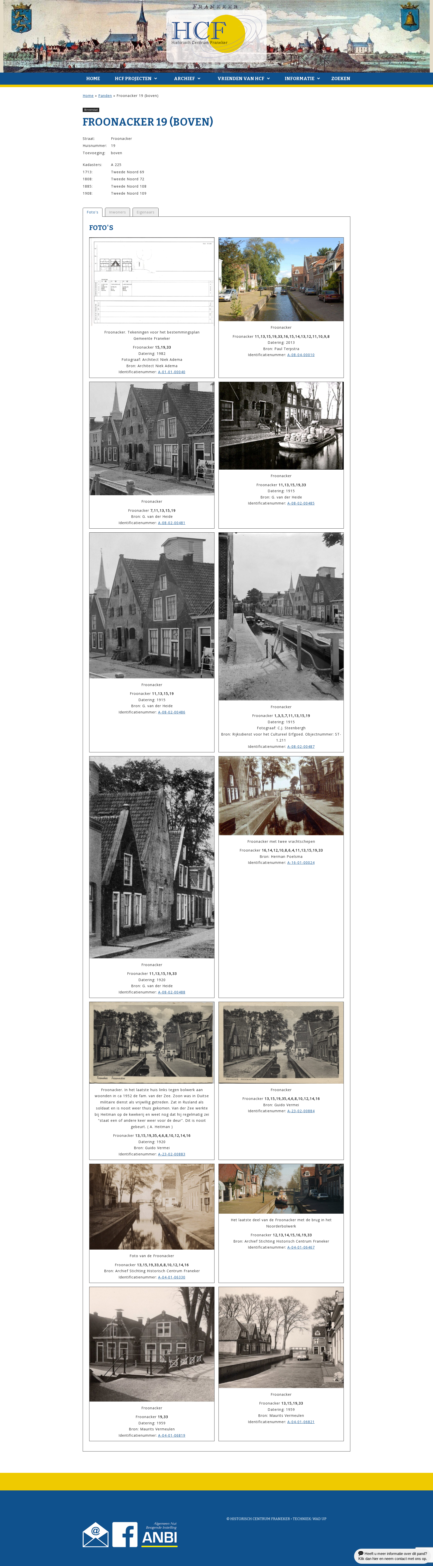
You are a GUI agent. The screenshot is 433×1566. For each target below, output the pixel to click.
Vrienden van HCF (241, 78)
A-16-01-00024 (301, 862)
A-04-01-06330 (171, 1277)
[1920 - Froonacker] (151, 857)
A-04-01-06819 (171, 1435)
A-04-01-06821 (301, 1421)
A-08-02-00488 (171, 992)
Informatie (299, 78)
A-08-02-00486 (171, 712)
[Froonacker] (151, 438)
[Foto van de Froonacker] (151, 1207)
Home (93, 78)
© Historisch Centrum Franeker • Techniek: (269, 1519)
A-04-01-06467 (301, 1247)
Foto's (92, 212)
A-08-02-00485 (301, 503)
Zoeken (340, 78)
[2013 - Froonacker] (281, 279)
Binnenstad (91, 109)
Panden (105, 95)
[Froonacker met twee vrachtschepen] (281, 795)
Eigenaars (146, 212)
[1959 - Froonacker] (151, 1344)
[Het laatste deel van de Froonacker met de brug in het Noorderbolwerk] (281, 1189)
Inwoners (117, 212)
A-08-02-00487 (301, 746)
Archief (184, 78)
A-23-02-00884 (301, 1110)
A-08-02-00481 (171, 522)
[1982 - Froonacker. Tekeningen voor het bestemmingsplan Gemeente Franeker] (151, 282)
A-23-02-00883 (171, 1154)
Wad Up (319, 1519)
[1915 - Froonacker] (281, 426)
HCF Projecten (133, 78)
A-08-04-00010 (301, 354)
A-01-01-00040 (171, 371)
